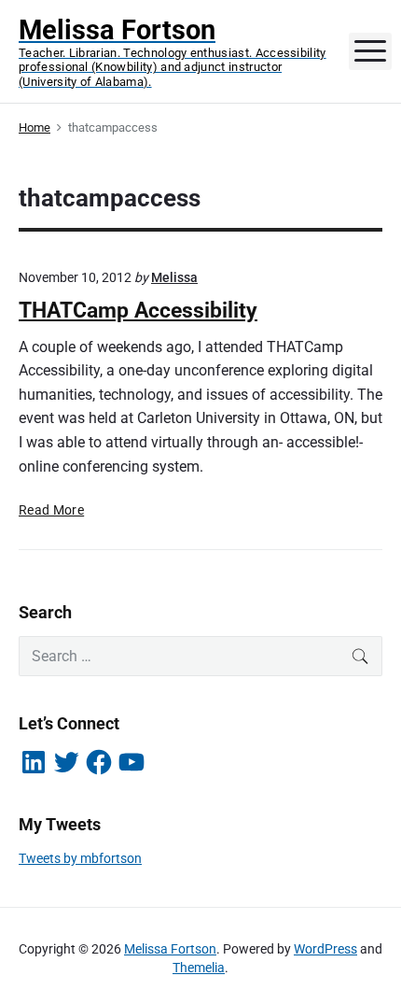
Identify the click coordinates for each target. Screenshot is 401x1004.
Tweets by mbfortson (80, 858)
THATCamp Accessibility (138, 310)
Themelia (199, 967)
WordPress (325, 948)
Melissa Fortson (170, 948)
